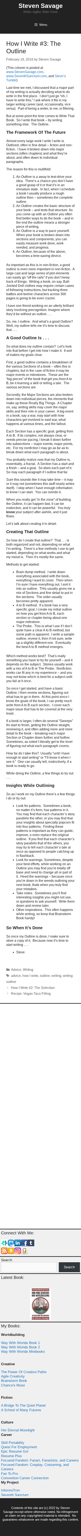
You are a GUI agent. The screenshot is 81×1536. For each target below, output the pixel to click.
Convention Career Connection (25, 1478)
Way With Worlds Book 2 (20, 1347)
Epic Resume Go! (14, 1451)
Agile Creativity (13, 1376)
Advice (16, 969)
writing (56, 975)
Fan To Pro (9, 1474)
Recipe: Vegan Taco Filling (31, 993)
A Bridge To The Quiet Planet (23, 1405)
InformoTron (10, 1490)
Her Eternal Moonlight (18, 1430)
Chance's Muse (13, 1385)
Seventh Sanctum (14, 1495)
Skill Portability (12, 1443)
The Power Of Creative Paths (24, 1372)
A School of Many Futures (21, 1410)
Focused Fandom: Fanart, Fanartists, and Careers (40, 1460)
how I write (30, 975)
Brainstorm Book (14, 1381)
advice (16, 975)
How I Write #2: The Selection (33, 988)
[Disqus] (40, 1062)
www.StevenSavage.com (24, 72)
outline (45, 975)
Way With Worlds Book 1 (20, 1343)
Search (6, 1260)
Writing (28, 969)
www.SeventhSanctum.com (26, 76)
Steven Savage (40, 5)
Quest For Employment (19, 1447)
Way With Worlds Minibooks (23, 1352)
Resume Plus (11, 1456)
